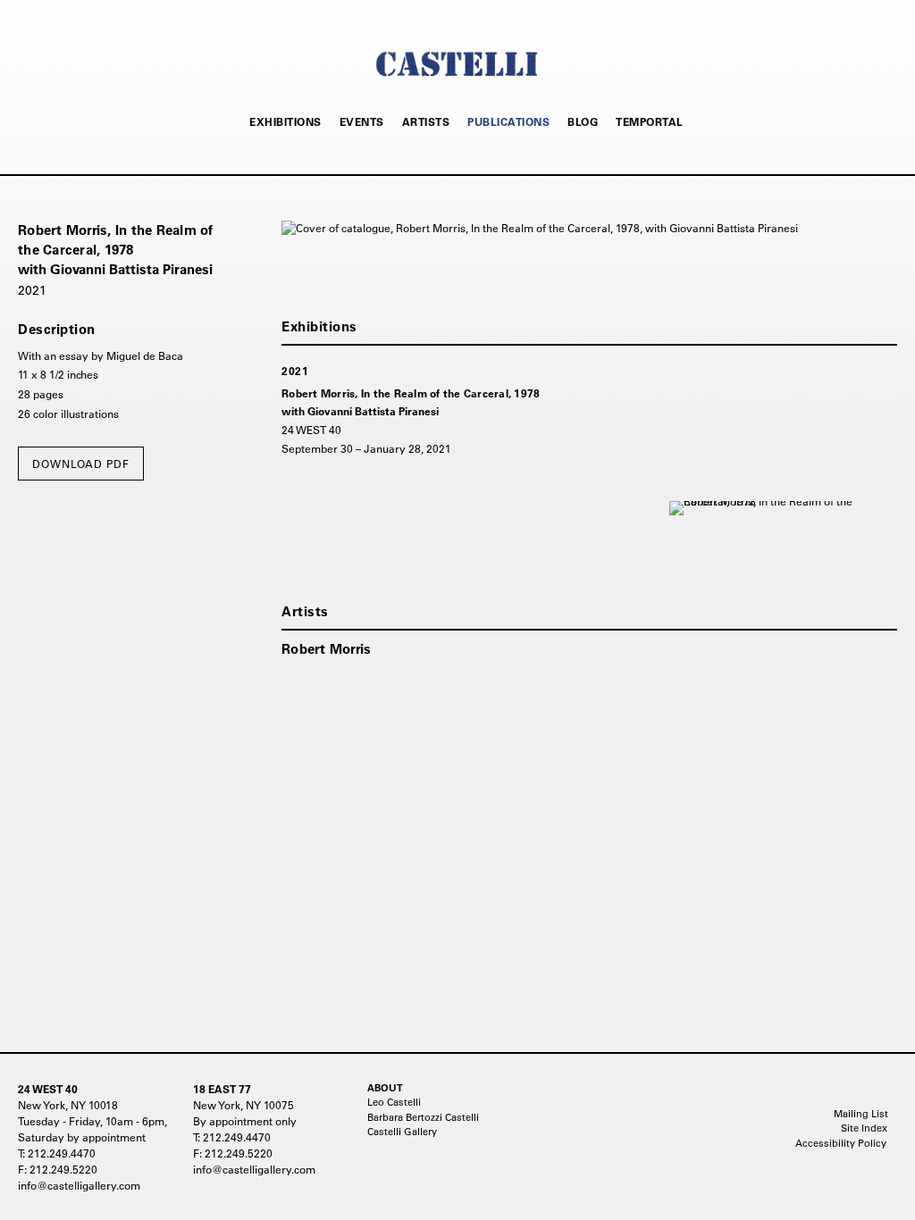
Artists (426, 121)
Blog (582, 121)
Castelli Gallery (402, 1131)
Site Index (864, 1128)
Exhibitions (285, 121)
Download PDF (81, 463)
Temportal (650, 121)
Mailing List (861, 1113)
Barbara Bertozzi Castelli (423, 1117)
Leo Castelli (394, 1102)
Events (362, 121)
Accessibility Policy (840, 1143)
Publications (508, 121)
